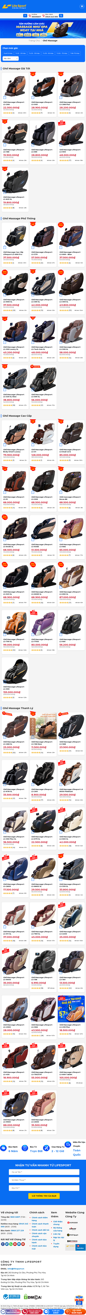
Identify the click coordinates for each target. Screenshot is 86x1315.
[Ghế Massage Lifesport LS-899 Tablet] (71, 1056)
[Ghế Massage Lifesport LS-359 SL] (43, 283)
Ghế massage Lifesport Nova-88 (70, 498)
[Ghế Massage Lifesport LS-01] (43, 433)
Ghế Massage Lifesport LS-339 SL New (13, 395)
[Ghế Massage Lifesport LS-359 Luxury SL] (15, 331)
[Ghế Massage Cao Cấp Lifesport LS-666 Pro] (15, 236)
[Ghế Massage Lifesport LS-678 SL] (15, 773)
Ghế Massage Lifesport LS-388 (69, 743)
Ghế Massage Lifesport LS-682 (69, 545)
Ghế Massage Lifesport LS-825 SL (13, 198)
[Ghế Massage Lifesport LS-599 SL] (43, 378)
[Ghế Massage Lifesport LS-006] (43, 481)
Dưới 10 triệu (8, 53)
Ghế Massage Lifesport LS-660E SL (41, 593)
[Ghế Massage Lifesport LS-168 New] (43, 726)
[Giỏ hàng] (82, 6)
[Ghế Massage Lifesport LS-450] (15, 1056)
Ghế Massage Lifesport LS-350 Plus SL (13, 838)
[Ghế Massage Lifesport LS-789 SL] (43, 915)
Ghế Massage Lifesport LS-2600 (41, 1121)
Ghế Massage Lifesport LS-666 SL (13, 301)
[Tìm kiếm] (61, 16)
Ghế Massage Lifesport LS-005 (41, 103)
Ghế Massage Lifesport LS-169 (69, 978)
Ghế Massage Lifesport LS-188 (13, 151)
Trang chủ (34, 40)
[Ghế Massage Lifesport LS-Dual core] (71, 433)
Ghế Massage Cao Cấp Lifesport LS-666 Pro (13, 253)
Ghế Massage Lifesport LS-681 (69, 640)
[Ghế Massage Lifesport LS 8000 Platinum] (71, 773)
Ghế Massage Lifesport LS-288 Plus (69, 103)
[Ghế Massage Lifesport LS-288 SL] (15, 726)
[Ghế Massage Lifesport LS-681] (71, 623)
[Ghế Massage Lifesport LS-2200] (71, 915)
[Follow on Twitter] (7, 1244)
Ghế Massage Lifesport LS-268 (13, 103)
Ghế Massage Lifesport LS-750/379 (41, 1073)
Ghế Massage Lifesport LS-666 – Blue (69, 253)
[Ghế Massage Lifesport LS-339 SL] (71, 868)
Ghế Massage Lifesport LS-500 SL (69, 838)
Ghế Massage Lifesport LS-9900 (13, 1121)
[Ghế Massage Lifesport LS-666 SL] (15, 283)
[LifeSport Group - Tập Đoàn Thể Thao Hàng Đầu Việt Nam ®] (14, 6)
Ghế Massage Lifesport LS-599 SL (41, 395)
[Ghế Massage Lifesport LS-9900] (15, 1103)
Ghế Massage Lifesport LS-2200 (69, 933)
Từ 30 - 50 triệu (48, 53)
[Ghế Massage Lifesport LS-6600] (15, 961)
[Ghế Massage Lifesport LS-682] (71, 528)
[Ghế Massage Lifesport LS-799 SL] (15, 623)
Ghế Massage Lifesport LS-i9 (13, 498)
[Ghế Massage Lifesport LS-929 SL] (15, 576)
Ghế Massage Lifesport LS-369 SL (69, 301)
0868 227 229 (17, 1231)
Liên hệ (56, 1234)
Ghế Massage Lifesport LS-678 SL (13, 790)
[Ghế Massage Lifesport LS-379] (43, 236)
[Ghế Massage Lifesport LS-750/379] (43, 1056)
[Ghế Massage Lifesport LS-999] (15, 671)
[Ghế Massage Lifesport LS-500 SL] (71, 820)
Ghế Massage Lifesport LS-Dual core (69, 451)
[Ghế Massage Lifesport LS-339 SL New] (15, 378)
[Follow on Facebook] (3, 1244)
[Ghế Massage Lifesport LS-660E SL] (43, 576)
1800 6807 (15, 1217)
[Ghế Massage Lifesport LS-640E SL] (15, 528)
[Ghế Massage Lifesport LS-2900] (15, 1009)
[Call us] (11, 1244)
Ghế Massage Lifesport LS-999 (13, 688)
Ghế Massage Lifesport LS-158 (41, 978)
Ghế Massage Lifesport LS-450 (13, 1073)
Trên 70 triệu (74, 53)
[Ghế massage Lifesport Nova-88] (71, 481)
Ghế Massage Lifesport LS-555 (41, 151)
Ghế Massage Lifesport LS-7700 (41, 640)
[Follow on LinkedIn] (19, 1244)
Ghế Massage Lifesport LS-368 (41, 1026)
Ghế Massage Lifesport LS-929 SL (13, 593)
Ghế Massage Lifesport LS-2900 (13, 1026)
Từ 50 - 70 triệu (62, 53)
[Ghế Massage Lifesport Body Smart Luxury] (15, 433)
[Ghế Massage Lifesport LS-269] (43, 773)
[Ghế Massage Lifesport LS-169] (71, 961)
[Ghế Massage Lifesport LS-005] (43, 86)
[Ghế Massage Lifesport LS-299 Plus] (71, 1009)
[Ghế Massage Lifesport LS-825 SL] (15, 181)
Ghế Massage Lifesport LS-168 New (41, 743)
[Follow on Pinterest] (15, 1244)
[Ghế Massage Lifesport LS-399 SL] (71, 331)
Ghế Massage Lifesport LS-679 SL (41, 838)
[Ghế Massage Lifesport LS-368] (43, 1009)
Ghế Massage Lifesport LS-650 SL (69, 593)
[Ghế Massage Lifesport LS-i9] (15, 481)
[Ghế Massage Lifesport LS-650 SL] (71, 576)
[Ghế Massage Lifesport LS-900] (71, 133)
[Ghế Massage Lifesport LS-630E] (43, 528)
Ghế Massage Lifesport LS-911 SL (13, 933)
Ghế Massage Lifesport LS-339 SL (69, 885)
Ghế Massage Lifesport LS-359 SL (41, 301)
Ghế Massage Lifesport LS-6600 (13, 978)
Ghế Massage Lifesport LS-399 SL (69, 348)
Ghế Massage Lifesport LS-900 (69, 151)
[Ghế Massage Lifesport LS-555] (43, 133)
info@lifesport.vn (16, 1269)
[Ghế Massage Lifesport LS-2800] (15, 868)
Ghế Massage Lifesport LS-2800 (13, 885)
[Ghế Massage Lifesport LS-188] (15, 133)
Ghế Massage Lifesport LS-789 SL (41, 933)
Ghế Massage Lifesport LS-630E (41, 545)
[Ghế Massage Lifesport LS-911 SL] (15, 915)
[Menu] (25, 16)
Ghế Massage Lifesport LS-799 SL (13, 640)
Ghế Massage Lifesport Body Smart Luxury (13, 451)
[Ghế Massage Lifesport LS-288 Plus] (71, 86)
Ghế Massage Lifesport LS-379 (41, 253)
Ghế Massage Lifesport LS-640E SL (13, 545)
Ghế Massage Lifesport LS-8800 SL (41, 885)
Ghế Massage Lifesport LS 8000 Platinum (71, 790)
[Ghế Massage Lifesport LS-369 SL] (71, 283)
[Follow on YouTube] (23, 1244)
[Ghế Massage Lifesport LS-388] (71, 726)
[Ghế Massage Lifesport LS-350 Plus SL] (15, 820)
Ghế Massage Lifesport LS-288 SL (13, 743)
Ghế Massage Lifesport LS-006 (41, 498)
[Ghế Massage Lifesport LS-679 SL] (43, 820)
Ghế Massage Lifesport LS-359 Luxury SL (13, 348)
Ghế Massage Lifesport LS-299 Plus (69, 1026)
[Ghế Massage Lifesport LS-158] (43, 961)
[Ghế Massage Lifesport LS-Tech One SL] (43, 331)
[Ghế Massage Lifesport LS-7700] (43, 623)
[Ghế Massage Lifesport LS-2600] (43, 1103)
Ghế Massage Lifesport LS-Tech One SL (41, 348)
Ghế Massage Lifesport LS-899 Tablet (69, 1073)
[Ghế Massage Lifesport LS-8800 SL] (43, 868)
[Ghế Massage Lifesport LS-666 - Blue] (71, 236)
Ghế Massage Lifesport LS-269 (41, 790)
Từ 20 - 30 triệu (34, 53)
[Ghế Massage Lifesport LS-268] (15, 86)
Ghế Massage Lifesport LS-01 (41, 451)
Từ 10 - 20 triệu (20, 53)
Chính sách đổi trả (40, 1230)
